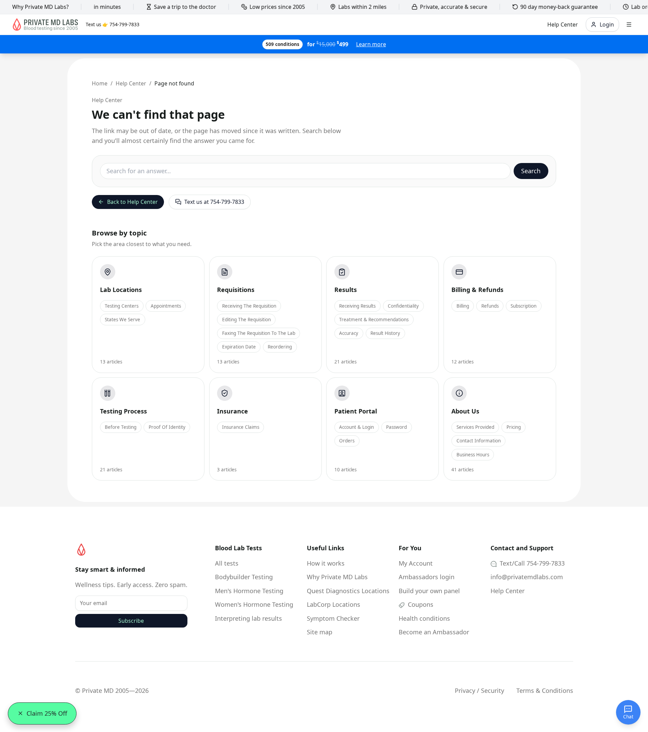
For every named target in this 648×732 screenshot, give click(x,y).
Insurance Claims (240, 427)
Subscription (523, 306)
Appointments (166, 306)
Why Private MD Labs (337, 577)
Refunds (490, 306)
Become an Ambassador (434, 632)
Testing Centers (121, 306)
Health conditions (424, 618)
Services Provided (475, 427)
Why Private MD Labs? (40, 7)
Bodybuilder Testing (244, 577)
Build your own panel (429, 591)
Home (99, 83)
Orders (346, 441)
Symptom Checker (333, 618)
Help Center (131, 83)
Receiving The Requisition (249, 306)
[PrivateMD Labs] (81, 549)
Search (531, 171)
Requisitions (235, 290)
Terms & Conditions (544, 690)
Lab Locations (121, 290)
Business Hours (472, 455)
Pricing (513, 427)
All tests (226, 563)
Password (396, 427)
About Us (465, 411)
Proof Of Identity (167, 427)
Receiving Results (357, 306)
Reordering (280, 347)
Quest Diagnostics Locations (348, 591)
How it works (326, 563)
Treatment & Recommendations (374, 319)
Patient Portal (355, 411)
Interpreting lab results (248, 618)
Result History (385, 333)
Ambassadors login (426, 577)
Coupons (419, 604)
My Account (416, 563)
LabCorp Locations (333, 604)
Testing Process (123, 411)
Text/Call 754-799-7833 (531, 563)
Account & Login (356, 427)
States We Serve (122, 319)
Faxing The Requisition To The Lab (258, 333)
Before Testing (120, 427)
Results (345, 290)
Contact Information (478, 441)
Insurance (232, 411)
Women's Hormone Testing (254, 604)
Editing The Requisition (246, 319)
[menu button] (629, 25)
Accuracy (348, 333)
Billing (462, 306)
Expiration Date (239, 347)
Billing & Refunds (477, 290)
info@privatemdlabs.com (527, 577)
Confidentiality (403, 306)
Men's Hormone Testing (249, 591)
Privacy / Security (479, 690)
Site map (319, 632)
